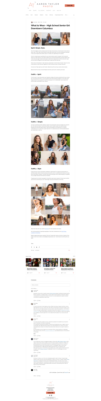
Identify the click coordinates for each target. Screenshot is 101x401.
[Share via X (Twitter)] (34, 247)
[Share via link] (39, 247)
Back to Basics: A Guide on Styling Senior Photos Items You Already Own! (67, 269)
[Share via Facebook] (31, 247)
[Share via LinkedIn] (36, 247)
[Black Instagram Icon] (51, 395)
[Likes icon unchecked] (34, 300)
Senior (32, 243)
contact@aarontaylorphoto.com (51, 397)
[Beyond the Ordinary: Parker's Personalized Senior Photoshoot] (33, 262)
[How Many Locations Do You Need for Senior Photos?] (50, 262)
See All (74, 256)
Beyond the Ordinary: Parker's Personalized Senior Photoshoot (32, 269)
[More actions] (69, 22)
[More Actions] (69, 291)
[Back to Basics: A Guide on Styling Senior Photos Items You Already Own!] (67, 262)
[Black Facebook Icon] (49, 395)
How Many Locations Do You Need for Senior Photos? (49, 269)
